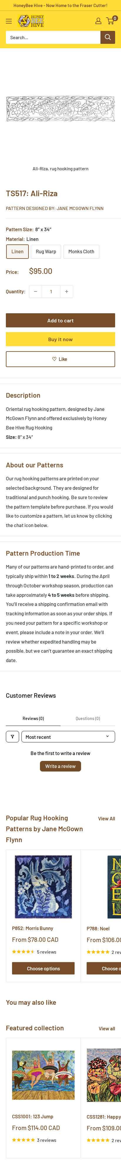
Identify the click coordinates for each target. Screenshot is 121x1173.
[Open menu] (9, 21)
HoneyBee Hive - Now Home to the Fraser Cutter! (60, 5)
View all (107, 1028)
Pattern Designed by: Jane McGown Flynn (55, 208)
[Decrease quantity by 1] (35, 291)
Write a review (60, 766)
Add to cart (60, 320)
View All (106, 818)
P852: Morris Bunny (32, 928)
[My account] (98, 21)
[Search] (107, 37)
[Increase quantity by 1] (66, 291)
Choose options (43, 968)
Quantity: (16, 291)
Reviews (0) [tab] (33, 718)
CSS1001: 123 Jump (32, 1116)
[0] (110, 20)
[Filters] (12, 736)
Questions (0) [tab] (88, 718)
